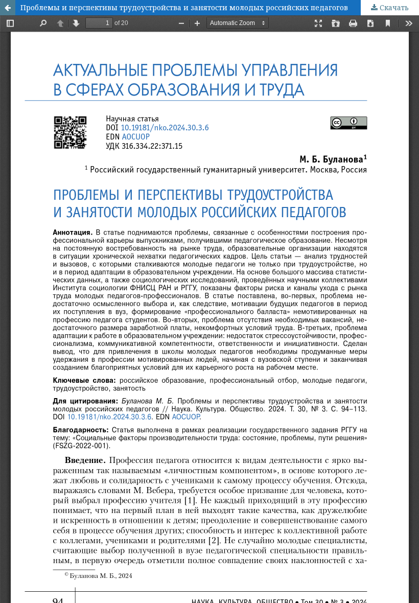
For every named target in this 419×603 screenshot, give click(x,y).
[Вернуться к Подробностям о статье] (7, 7)
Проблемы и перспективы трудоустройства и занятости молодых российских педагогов (184, 7)
